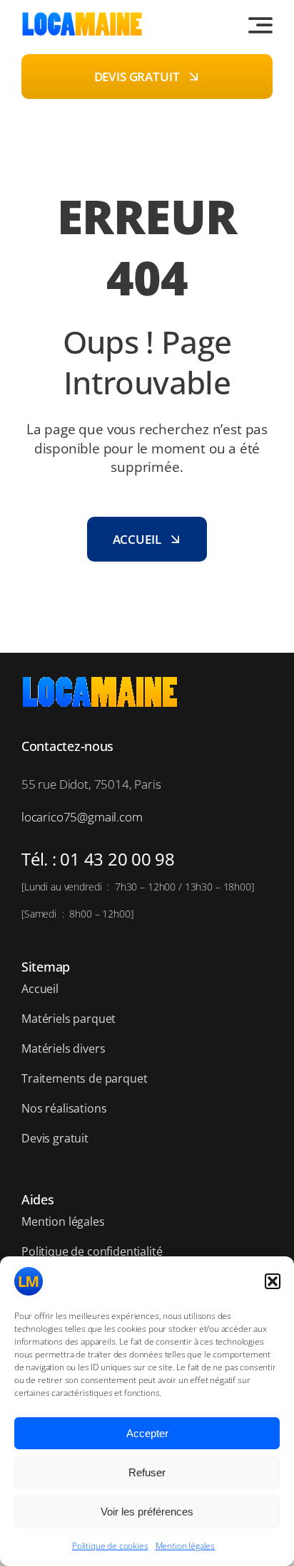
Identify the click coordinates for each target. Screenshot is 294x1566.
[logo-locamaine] (82, 17)
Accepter (147, 1433)
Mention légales (185, 1546)
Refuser (147, 1472)
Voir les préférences (147, 1511)
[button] (272, 1281)
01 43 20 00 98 (117, 859)
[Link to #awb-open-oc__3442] (260, 25)
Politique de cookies (110, 1546)
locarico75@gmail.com (82, 817)
